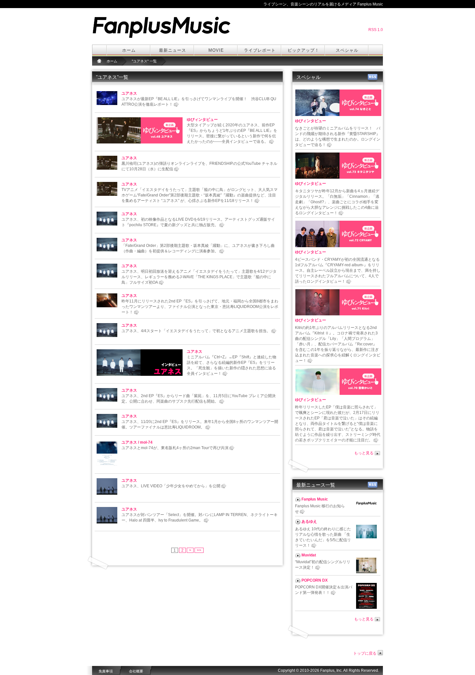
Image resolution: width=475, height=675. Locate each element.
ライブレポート (260, 50)
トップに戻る (364, 653)
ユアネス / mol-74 (137, 442)
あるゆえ (309, 521)
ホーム (129, 50)
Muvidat (308, 555)
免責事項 (106, 671)
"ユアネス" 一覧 (144, 61)
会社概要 (136, 671)
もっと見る (364, 453)
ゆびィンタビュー (202, 119)
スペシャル (347, 50)
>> (199, 550)
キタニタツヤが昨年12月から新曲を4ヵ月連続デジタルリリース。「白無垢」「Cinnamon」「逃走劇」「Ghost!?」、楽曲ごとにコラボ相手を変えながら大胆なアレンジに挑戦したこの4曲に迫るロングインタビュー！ (337, 202)
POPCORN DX (314, 580)
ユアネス (129, 93)
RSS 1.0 (375, 29)
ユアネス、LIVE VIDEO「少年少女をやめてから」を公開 (170, 486)
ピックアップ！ (303, 50)
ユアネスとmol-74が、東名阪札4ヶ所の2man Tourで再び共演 (174, 448)
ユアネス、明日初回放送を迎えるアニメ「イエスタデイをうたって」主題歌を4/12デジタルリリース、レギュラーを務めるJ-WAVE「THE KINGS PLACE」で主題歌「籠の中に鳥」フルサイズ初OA (199, 277)
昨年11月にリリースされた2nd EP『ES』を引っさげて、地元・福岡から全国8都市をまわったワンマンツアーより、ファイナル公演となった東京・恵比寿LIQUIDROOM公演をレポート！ (199, 306)
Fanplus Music (314, 499)
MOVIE (216, 50)
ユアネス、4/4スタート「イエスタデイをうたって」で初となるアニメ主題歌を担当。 (195, 331)
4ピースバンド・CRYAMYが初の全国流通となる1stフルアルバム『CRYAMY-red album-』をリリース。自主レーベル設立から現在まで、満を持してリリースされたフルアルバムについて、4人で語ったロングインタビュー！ (337, 270)
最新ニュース (172, 50)
